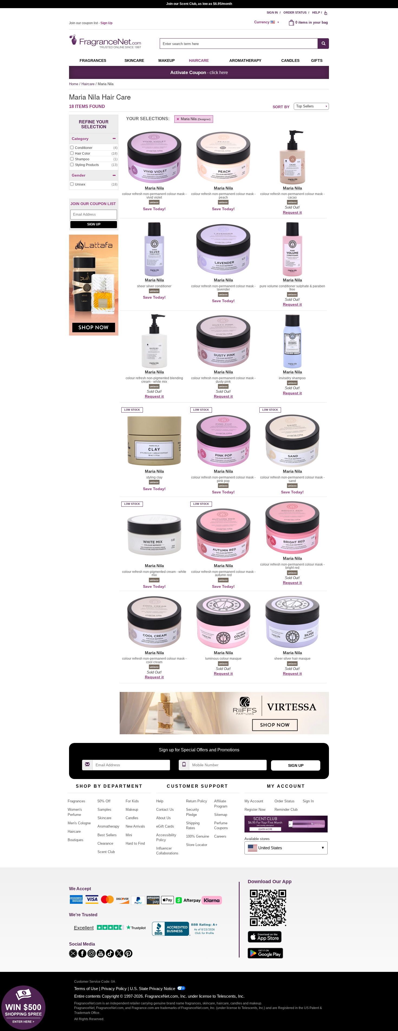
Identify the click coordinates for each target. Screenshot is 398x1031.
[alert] (267, 22)
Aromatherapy (108, 826)
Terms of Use (86, 988)
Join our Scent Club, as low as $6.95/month (199, 4)
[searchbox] (239, 43)
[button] (154, 160)
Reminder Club (286, 809)
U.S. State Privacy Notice (152, 988)
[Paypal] (138, 900)
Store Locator (196, 845)
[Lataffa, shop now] (93, 288)
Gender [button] (78, 175)
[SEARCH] (323, 43)
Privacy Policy (114, 988)
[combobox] (244, 43)
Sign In (272, 12)
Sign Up (93, 224)
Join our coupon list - (90, 23)
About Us (163, 818)
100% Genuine (197, 836)
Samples (104, 809)
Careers (220, 836)
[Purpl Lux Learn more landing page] (286, 826)
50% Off (103, 801)
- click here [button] (199, 72)
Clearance (105, 843)
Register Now (254, 809)
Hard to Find (135, 843)
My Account (253, 801)
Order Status (294, 12)
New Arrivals (135, 826)
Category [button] (80, 138)
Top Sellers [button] (305, 106)
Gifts (316, 60)
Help (316, 12)
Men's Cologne (79, 823)
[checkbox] (93, 148)
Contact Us (165, 809)
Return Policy (196, 801)
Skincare (134, 60)
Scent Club (106, 852)
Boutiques (75, 840)
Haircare (199, 60)
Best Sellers (107, 835)
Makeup (166, 60)
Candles (132, 818)
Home (73, 84)
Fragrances (93, 60)
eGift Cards (165, 826)
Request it (292, 212)
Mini (129, 835)
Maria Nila (195, 119)
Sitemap (220, 815)
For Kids (132, 801)
